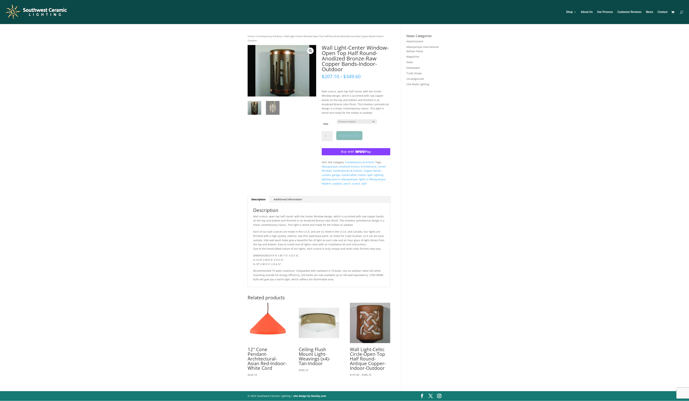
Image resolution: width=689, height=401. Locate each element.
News (649, 12)
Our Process (605, 12)
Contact (662, 12)
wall (364, 183)
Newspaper (413, 67)
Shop (569, 12)
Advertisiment (414, 41)
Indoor (362, 175)
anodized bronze (349, 166)
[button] (310, 51)
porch (347, 183)
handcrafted (349, 175)
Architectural (368, 166)
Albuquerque (330, 166)
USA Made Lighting (417, 84)
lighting (378, 175)
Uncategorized (415, 79)
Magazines (412, 56)
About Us (587, 12)
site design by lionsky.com (309, 396)
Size (325, 124)
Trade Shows (414, 73)
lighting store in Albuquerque (339, 179)
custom (326, 175)
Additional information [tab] (288, 199)
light (370, 175)
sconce (356, 183)
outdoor (337, 183)
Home (251, 36)
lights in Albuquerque (372, 179)
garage (336, 175)
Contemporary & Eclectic (269, 36)
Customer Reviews (629, 12)
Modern (326, 183)
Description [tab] (258, 199)
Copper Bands (372, 170)
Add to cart (349, 135)
